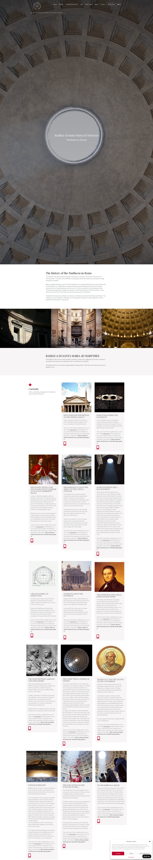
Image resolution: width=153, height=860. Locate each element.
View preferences (144, 853)
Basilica (61, 4)
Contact (102, 4)
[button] (150, 841)
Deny (131, 853)
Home (55, 4)
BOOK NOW (111, 4)
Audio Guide (88, 4)
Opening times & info (72, 4)
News (96, 4)
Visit (81, 4)
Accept (118, 853)
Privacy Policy (131, 857)
